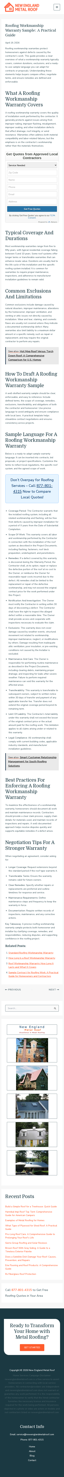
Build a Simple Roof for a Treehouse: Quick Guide (31, 1206)
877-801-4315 (21, 1290)
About (32, 1451)
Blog (32, 1455)
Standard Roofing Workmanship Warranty (31, 952)
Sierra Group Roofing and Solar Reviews (26, 1243)
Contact (32, 1460)
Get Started (32, 1347)
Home (32, 1446)
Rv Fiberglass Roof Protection (20, 1274)
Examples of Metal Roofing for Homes (24, 1220)
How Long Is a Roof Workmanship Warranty (32, 958)
